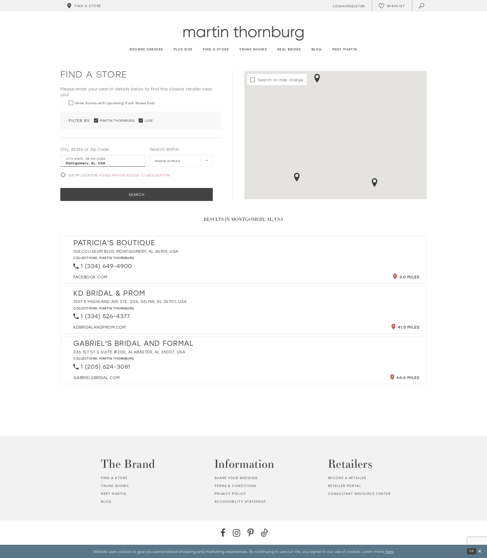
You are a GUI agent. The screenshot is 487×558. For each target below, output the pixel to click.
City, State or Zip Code (84, 149)
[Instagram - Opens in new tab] (236, 532)
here (389, 551)
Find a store (114, 478)
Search (137, 194)
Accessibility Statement (240, 502)
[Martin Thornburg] (243, 33)
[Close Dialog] (479, 551)
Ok (471, 551)
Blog (106, 502)
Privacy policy (230, 494)
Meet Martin (113, 494)
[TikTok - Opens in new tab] (264, 532)
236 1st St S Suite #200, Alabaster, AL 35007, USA (129, 352)
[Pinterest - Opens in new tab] (250, 532)
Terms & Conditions (235, 486)
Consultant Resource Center (359, 494)
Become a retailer (347, 478)
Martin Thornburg (116, 258)
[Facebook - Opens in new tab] (222, 532)
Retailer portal (345, 486)
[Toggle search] (422, 6)
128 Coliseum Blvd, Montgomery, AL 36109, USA (125, 251)
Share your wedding (236, 478)
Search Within (164, 149)
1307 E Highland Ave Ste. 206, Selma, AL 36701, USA (130, 301)
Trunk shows (115, 486)
